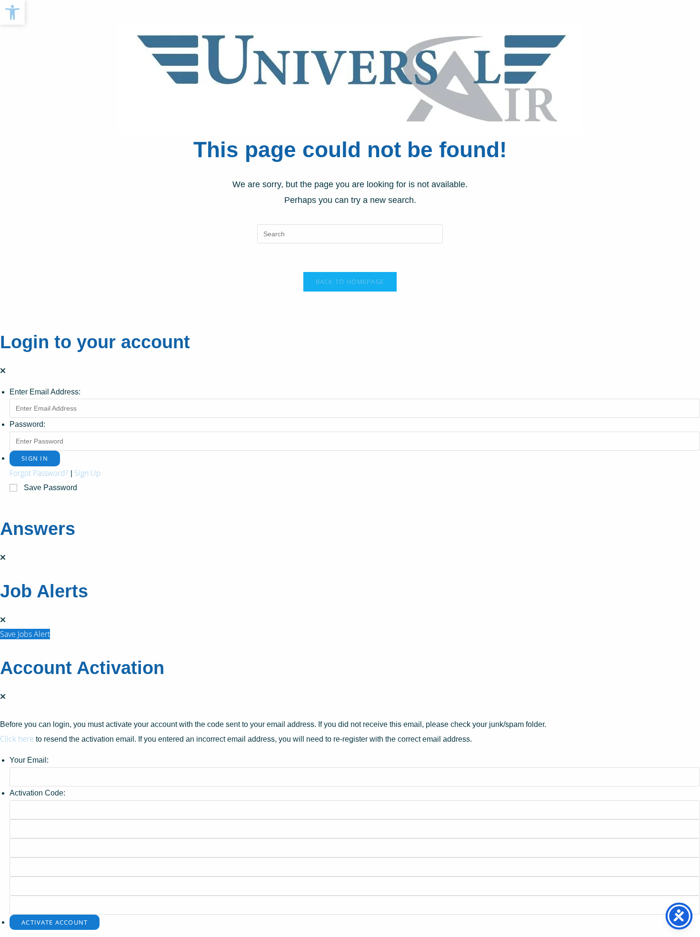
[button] (12, 12)
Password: (27, 424)
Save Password (50, 488)
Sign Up (87, 473)
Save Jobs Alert (25, 634)
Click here (17, 739)
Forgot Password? (39, 473)
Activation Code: (37, 793)
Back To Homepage (350, 281)
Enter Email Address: (45, 392)
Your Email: (29, 760)
